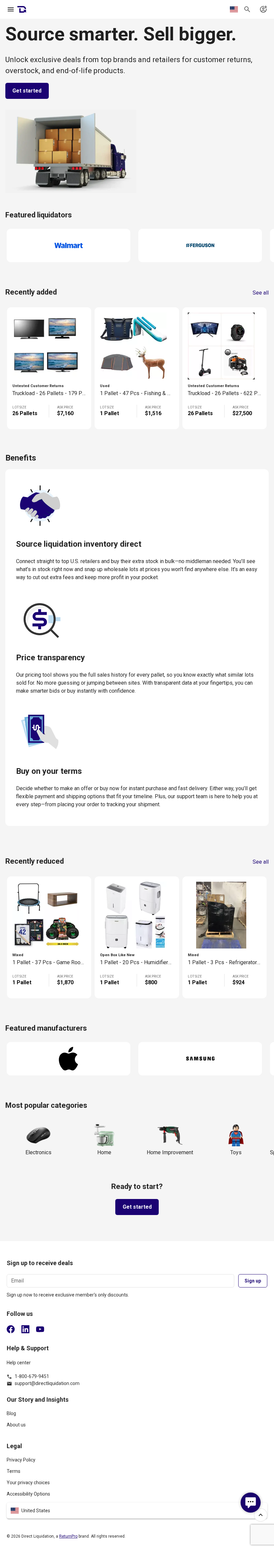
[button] (137, 1511)
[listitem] (137, 1416)
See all (261, 293)
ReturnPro (68, 1536)
